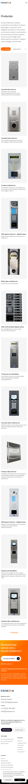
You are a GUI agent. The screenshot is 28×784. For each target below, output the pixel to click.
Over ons (3, 758)
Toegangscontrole (22, 743)
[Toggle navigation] (26, 2)
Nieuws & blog (4, 760)
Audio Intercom (17, 49)
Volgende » (15, 632)
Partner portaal (19, 730)
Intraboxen (20, 747)
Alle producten (21, 751)
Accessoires (20, 749)
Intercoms (7, 49)
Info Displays (20, 745)
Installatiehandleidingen (7, 765)
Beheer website (6, 730)
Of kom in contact (6, 664)
